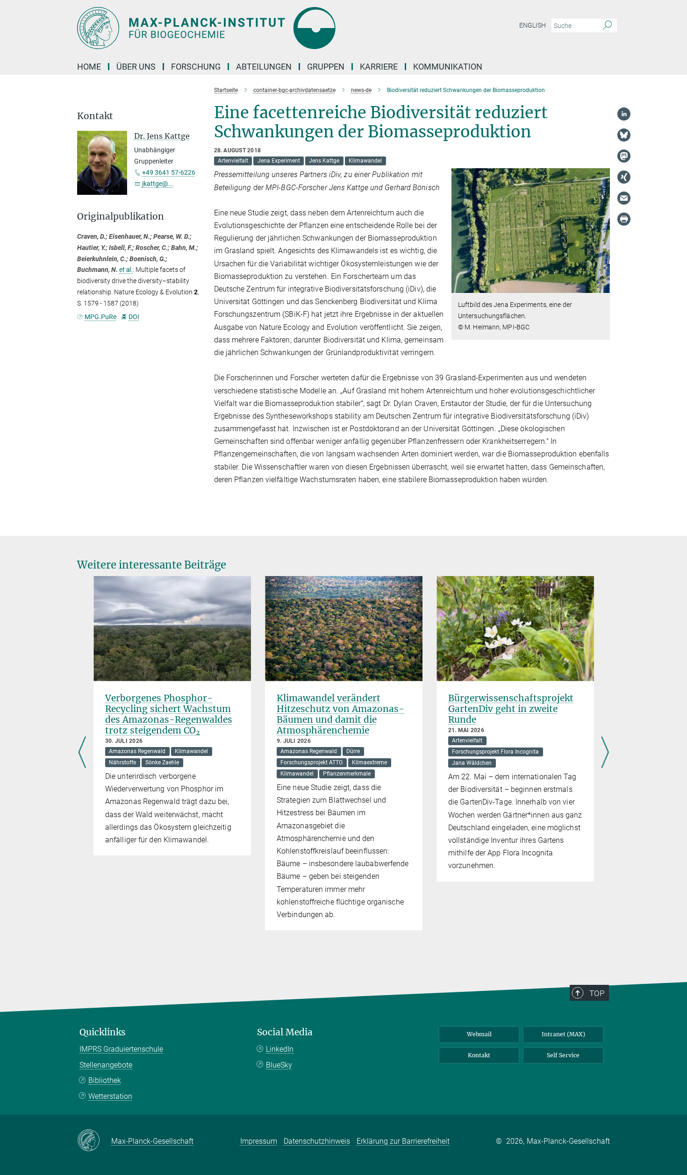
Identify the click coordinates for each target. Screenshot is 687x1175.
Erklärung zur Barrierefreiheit (403, 1141)
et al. (126, 269)
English (532, 25)
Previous (82, 753)
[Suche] (607, 25)
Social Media (285, 1032)
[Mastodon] (624, 156)
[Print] (624, 219)
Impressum (258, 1141)
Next (605, 753)
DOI (134, 316)
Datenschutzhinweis (317, 1141)
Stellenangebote (105, 1065)
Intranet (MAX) (563, 1034)
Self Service (563, 1055)
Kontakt (479, 1055)
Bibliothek (104, 1080)
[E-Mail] (624, 198)
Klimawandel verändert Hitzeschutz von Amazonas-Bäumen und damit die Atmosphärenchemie (340, 714)
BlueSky (279, 1065)
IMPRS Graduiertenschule (121, 1049)
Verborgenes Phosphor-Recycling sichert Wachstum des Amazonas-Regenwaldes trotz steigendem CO (168, 714)
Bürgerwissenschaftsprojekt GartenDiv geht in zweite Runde (510, 708)
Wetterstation (110, 1096)
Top (596, 993)
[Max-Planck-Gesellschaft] (94, 1141)
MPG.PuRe (100, 316)
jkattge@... (158, 183)
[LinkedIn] (624, 114)
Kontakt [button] (95, 116)
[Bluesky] (624, 135)
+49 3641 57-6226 (168, 172)
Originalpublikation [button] (120, 216)
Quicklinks (102, 1032)
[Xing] (624, 177)
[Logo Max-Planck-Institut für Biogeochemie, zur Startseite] (252, 28)
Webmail (479, 1034)
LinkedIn (279, 1049)
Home (89, 66)
